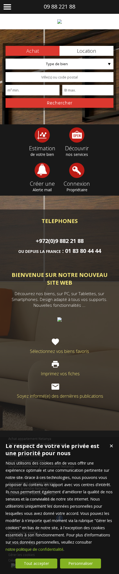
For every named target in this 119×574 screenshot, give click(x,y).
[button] (33, 51)
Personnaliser (80, 563)
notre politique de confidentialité (34, 549)
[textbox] (59, 77)
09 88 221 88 (59, 6)
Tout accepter (36, 563)
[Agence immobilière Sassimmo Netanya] (59, 21)
